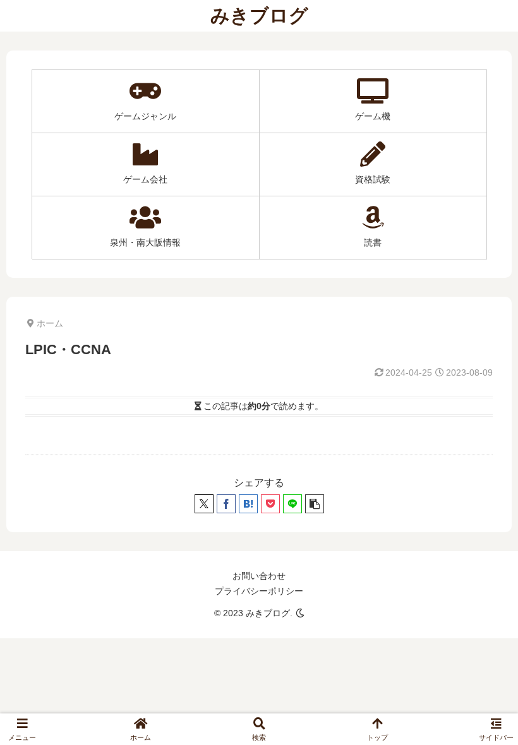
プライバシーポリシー (259, 591)
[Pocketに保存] (270, 503)
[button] (314, 503)
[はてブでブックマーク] (248, 503)
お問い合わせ (259, 576)
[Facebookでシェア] (226, 503)
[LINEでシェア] (292, 503)
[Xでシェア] (204, 503)
